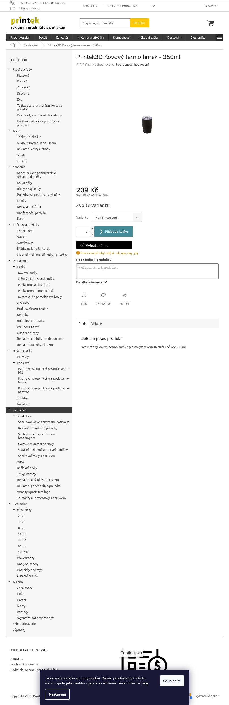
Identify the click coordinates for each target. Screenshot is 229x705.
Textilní (22, 398)
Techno (18, 582)
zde (145, 683)
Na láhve (23, 404)
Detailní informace (89, 282)
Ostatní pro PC (27, 576)
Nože (20, 593)
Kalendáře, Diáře (24, 623)
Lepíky (21, 200)
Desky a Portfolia (29, 206)
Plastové (23, 75)
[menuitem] (20, 37)
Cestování (20, 410)
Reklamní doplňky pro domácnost (40, 338)
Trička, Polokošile (29, 137)
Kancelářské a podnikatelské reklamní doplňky (37, 174)
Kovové (22, 81)
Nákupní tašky (22, 350)
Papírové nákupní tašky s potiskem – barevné (43, 390)
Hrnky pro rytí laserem (33, 284)
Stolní (21, 218)
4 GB (21, 522)
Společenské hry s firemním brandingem (37, 436)
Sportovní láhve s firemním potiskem (44, 422)
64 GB (22, 546)
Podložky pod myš (29, 569)
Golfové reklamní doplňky (36, 444)
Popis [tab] (82, 323)
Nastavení (57, 694)
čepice (21, 161)
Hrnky (21, 266)
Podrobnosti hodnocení (132, 64)
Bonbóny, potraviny (30, 320)
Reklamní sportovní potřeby (37, 428)
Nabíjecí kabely (27, 564)
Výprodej (19, 630)
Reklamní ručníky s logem (35, 344)
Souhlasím (172, 680)
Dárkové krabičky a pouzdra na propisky (38, 123)
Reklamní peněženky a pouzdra (39, 486)
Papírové (23, 363)
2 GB (21, 516)
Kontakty (90, 6)
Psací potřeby (22, 69)
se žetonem (25, 230)
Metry (21, 606)
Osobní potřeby (28, 333)
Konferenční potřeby (31, 213)
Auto (20, 462)
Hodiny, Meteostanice (32, 308)
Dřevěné (23, 93)
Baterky (22, 612)
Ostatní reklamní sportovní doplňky (43, 449)
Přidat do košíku (116, 232)
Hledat (140, 23)
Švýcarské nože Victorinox (35, 618)
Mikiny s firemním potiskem (36, 143)
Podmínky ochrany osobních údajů (34, 670)
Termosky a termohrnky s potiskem (41, 498)
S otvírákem (25, 243)
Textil (17, 131)
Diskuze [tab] (96, 323)
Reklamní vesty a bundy (33, 149)
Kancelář (19, 167)
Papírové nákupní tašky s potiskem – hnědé (43, 380)
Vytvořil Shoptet (207, 695)
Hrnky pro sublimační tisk (35, 290)
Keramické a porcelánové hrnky (40, 296)
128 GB (23, 552)
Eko (19, 99)
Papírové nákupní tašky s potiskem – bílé (43, 370)
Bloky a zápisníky (29, 189)
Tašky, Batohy (26, 474)
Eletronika (20, 504)
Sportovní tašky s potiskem (37, 456)
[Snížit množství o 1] (92, 234)
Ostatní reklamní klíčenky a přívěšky (42, 254)
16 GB (22, 534)
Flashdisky (24, 509)
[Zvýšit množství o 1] (92, 229)
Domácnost (21, 260)
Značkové (23, 87)
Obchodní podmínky (121, 6)
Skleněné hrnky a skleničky (36, 278)
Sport (21, 155)
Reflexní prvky (27, 468)
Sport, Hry (24, 416)
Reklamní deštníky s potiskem (38, 479)
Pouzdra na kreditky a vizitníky (38, 194)
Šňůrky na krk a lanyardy (33, 248)
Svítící (21, 236)
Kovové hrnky (27, 273)
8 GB (21, 528)
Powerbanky (25, 558)
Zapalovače (25, 588)
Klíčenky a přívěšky (26, 224)
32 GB (22, 539)
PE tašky (23, 357)
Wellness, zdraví (28, 327)
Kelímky (22, 314)
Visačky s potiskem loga (33, 492)
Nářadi (21, 600)
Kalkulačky (24, 183)
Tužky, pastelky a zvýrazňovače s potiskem (39, 107)
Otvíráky (23, 303)
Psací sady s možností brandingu (39, 115)
